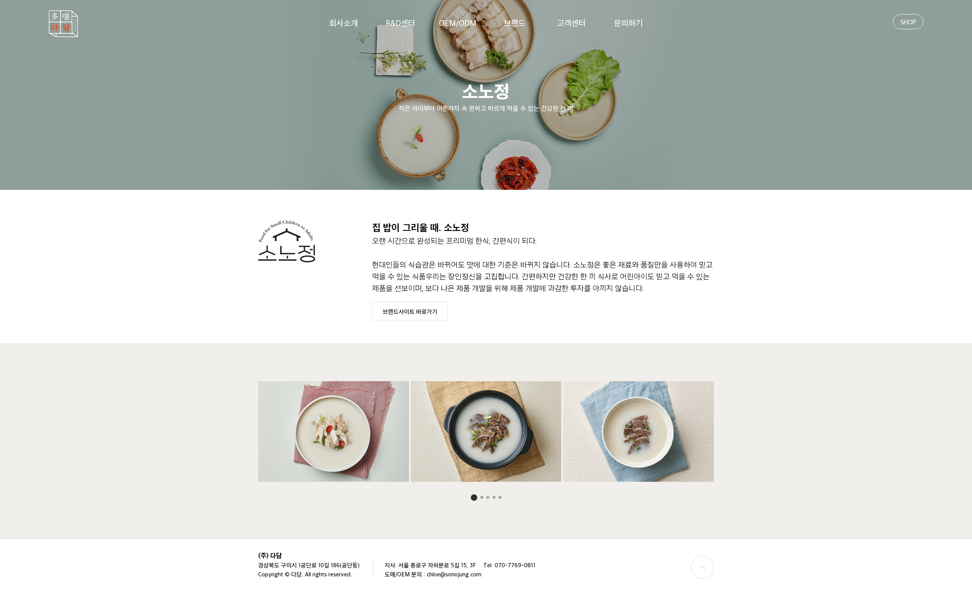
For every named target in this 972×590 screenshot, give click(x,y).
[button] (474, 497)
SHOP (908, 21)
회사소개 (343, 22)
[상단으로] (702, 567)
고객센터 (571, 22)
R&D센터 (400, 22)
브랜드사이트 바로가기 (410, 311)
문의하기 (628, 22)
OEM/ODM (458, 22)
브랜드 (514, 22)
